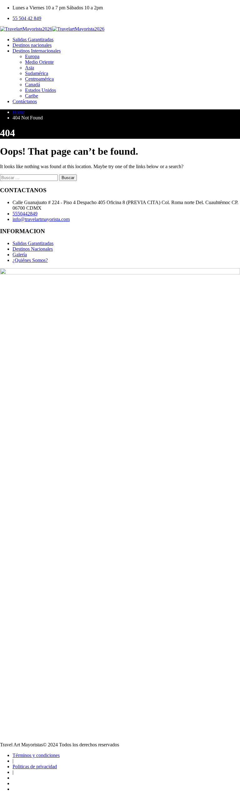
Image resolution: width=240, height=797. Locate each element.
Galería (19, 254)
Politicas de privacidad (34, 766)
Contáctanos (24, 101)
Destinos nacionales (32, 45)
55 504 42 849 (26, 18)
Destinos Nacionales (32, 249)
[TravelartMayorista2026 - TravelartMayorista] (52, 29)
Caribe (31, 95)
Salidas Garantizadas (32, 39)
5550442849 (25, 213)
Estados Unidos (40, 90)
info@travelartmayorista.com (41, 219)
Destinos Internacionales (36, 50)
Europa (32, 56)
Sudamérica (36, 73)
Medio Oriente (39, 62)
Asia (29, 67)
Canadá (32, 84)
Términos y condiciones (36, 755)
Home (18, 112)
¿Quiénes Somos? (30, 260)
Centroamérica (39, 79)
